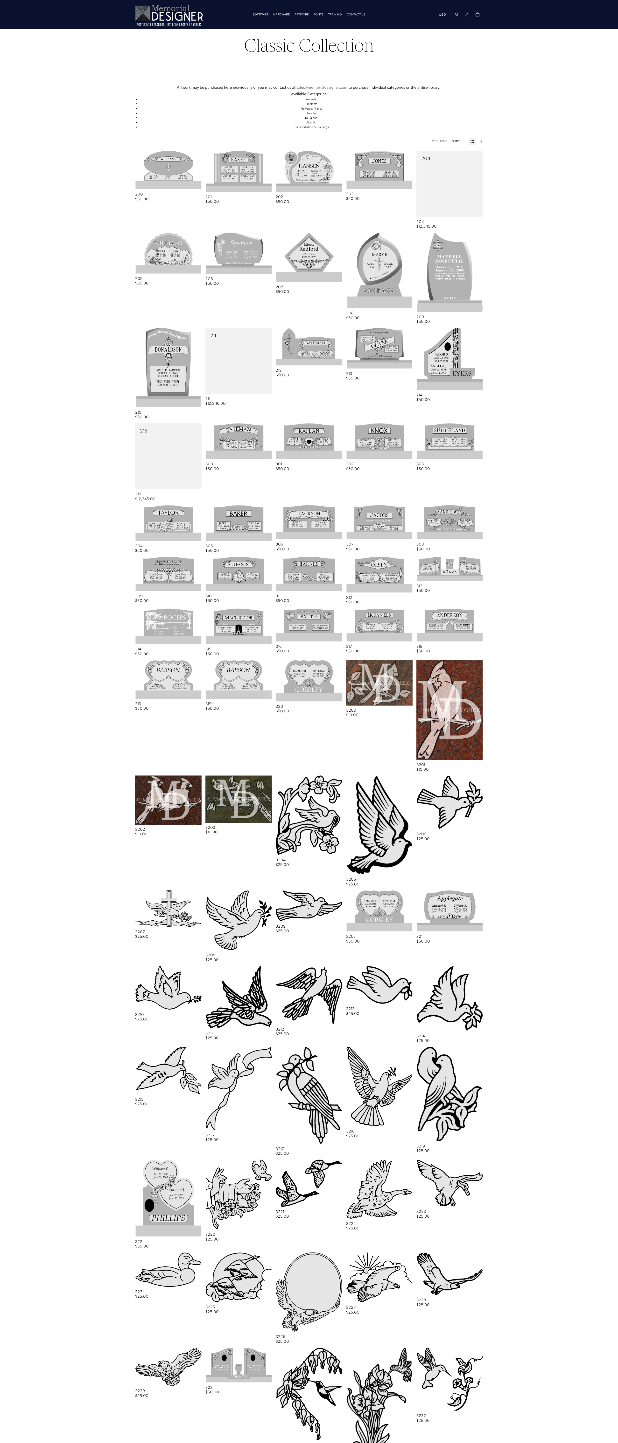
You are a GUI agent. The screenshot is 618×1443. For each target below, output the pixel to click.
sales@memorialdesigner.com (321, 87)
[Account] (467, 14)
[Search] (456, 14)
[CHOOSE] (405, 698)
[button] (458, 141)
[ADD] (194, 182)
